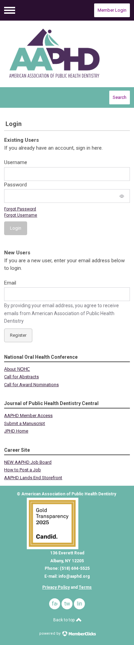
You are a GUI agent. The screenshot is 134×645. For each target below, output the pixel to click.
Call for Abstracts (21, 376)
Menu (9, 10)
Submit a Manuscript (24, 423)
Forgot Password (20, 209)
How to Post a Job (22, 469)
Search (119, 97)
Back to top (64, 620)
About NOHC (17, 369)
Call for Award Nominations (31, 384)
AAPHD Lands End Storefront (33, 477)
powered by (50, 633)
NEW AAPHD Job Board (28, 462)
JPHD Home (16, 431)
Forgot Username (20, 215)
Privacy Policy (56, 587)
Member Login (112, 10)
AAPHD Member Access (28, 415)
